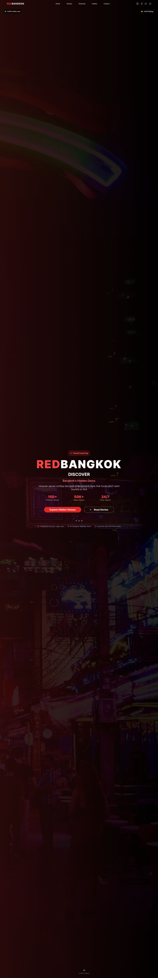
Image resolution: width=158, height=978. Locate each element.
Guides (94, 4)
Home (58, 4)
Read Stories (97, 509)
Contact (107, 4)
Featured (82, 4)
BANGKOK (15, 3)
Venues (69, 4)
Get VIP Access (62, 509)
